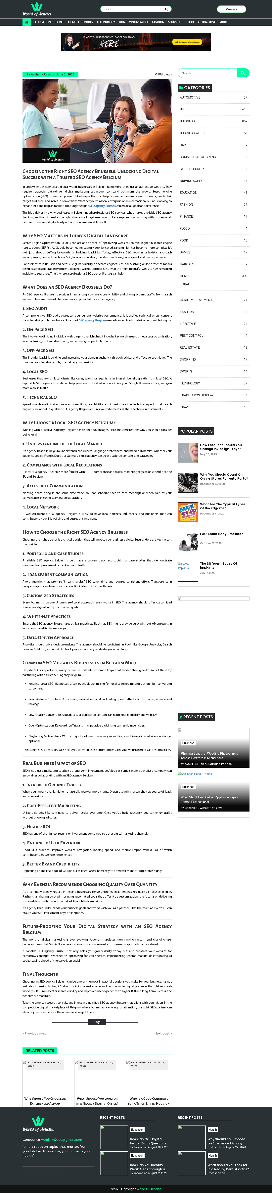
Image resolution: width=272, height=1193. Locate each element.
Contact (231, 9)
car (214, 145)
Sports (88, 22)
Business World (214, 133)
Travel (214, 407)
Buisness (214, 121)
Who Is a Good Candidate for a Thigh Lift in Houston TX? (149, 1101)
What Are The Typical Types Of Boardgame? (223, 506)
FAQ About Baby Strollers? (221, 534)
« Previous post (34, 1033)
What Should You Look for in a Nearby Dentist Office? (97, 1101)
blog (214, 109)
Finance (214, 216)
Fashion (158, 22)
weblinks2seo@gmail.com (61, 1139)
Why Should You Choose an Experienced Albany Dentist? (45, 1101)
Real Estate (214, 347)
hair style (214, 264)
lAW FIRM (214, 312)
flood (214, 228)
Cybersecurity (214, 169)
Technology (106, 22)
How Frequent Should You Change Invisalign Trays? (221, 447)
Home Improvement (133, 22)
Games (59, 22)
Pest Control (214, 335)
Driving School (214, 181)
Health (73, 22)
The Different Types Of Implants (218, 565)
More (223, 22)
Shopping (175, 22)
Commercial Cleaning (214, 157)
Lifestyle (214, 324)
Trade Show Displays (214, 395)
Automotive (207, 22)
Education (43, 22)
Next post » (163, 1033)
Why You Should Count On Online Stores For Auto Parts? (224, 476)
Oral (214, 284)
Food (190, 22)
